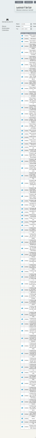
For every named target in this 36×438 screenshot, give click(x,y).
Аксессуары (5, 28)
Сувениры (5, 30)
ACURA (23, 24)
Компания (28, 2)
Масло (4, 26)
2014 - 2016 (24, 29)
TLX (22, 26)
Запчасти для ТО (7, 22)
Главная (19, 2)
